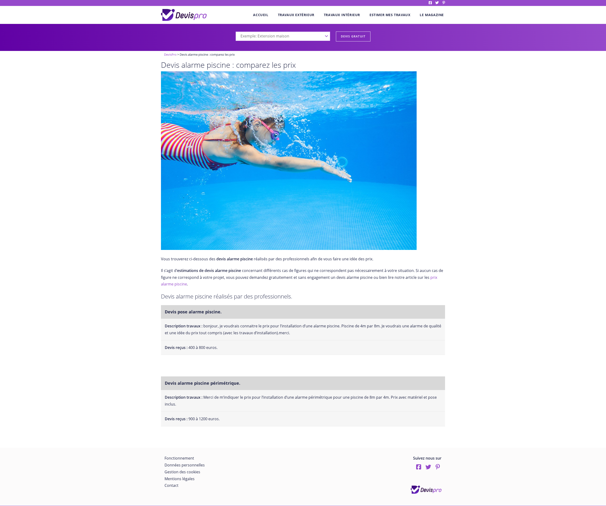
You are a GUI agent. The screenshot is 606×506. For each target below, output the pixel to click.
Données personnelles (185, 465)
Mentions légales (180, 478)
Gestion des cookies (182, 471)
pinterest (443, 3)
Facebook (430, 3)
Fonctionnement (179, 458)
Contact (171, 485)
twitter (437, 3)
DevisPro (170, 54)
